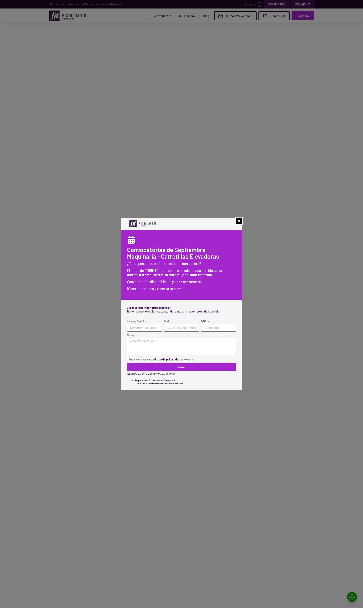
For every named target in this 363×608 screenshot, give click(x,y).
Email (166, 321)
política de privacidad (166, 359)
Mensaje (131, 335)
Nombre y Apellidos (136, 321)
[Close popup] (239, 221)
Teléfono (205, 321)
